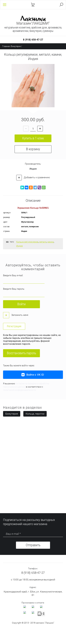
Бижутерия (16, 46)
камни (50, 242)
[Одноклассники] (31, 187)
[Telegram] (35, 187)
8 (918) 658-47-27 (33, 39)
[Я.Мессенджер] (22, 187)
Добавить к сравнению (36, 177)
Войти (21, 304)
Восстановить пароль (21, 353)
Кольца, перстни (35, 413)
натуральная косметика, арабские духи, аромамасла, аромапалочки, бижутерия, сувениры (33, 29)
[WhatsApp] (44, 187)
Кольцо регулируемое (27, 242)
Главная (6, 46)
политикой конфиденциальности (19, 390)
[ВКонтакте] (26, 187)
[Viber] (39, 187)
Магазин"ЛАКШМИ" (33, 23)
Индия (33, 168)
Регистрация (14, 326)
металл (43, 242)
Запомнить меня (19, 314)
